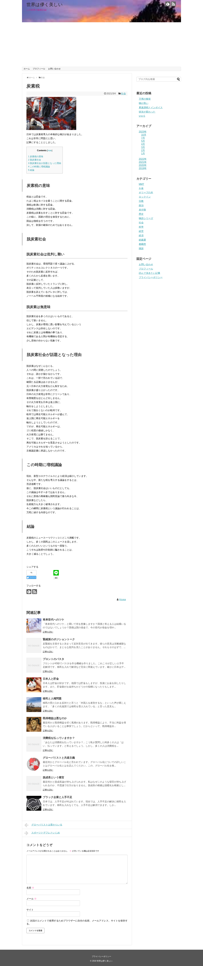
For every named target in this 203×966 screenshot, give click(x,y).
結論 (31, 170)
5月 (143, 141)
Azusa (122, 599)
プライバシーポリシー (151, 277)
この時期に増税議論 (39, 166)
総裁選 (142, 240)
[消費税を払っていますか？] (33, 744)
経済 (141, 235)
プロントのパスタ (53, 659)
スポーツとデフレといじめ (45, 832)
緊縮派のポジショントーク (59, 639)
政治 (141, 205)
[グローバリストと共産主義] (33, 763)
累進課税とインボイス (151, 107)
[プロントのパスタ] (33, 665)
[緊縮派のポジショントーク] (33, 645)
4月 (143, 144)
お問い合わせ (54, 69)
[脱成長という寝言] (33, 783)
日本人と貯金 (51, 678)
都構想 (142, 244)
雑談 (141, 248)
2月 (143, 150)
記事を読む (48, 632)
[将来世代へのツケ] (33, 625)
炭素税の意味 (35, 156)
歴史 (141, 214)
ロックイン (145, 197)
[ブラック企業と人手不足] (33, 803)
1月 (143, 153)
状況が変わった (147, 112)
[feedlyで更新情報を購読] (167, 3)
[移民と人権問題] (33, 704)
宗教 (141, 201)
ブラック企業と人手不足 (57, 797)
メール (31, 898)
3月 (143, 147)
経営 (141, 231)
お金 (141, 188)
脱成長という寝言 (53, 777)
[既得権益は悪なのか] (33, 724)
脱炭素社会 (34, 159)
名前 (30, 887)
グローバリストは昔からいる (46, 824)
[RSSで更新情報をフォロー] (173, 3)
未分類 (142, 209)
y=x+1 (142, 116)
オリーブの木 (146, 192)
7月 (143, 138)
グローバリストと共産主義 (59, 757)
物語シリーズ (146, 218)
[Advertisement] (101, 44)
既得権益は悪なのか (55, 718)
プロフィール (39, 69)
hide (50, 150)
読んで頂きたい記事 (149, 273)
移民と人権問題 (52, 698)
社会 (123, 93)
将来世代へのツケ (53, 619)
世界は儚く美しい (44, 4)
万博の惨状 (145, 99)
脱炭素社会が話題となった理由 (44, 163)
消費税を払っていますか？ (59, 737)
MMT (141, 184)
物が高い (143, 103)
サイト (30, 909)
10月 (143, 135)
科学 (141, 227)
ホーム (27, 69)
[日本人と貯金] (33, 684)
